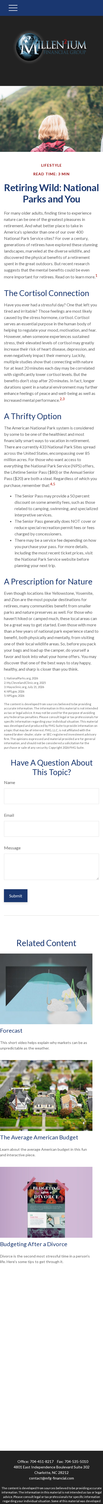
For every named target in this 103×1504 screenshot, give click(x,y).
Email (9, 815)
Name (9, 782)
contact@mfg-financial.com (51, 1478)
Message (12, 847)
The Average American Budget (39, 1137)
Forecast (11, 1030)
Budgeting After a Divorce (33, 1243)
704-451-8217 (42, 1461)
